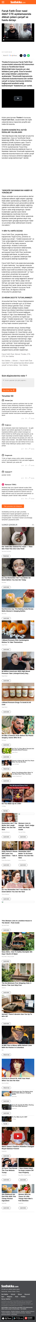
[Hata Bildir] (14, 1314)
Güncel (13, 1294)
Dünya (20, 1294)
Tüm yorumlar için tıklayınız (13, 506)
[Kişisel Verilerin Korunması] (18, 1312)
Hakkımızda (4, 1291)
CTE (12, 140)
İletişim (14, 1291)
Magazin (9, 1296)
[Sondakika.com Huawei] (29, 1318)
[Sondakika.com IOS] (6, 1318)
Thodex (19, 117)
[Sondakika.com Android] (18, 1318)
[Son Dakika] (18, 2)
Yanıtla (32, 418)
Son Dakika (4, 1294)
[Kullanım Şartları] (5, 1311)
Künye (18, 1291)
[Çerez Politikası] (6, 1312)
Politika (23, 1296)
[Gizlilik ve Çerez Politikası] (27, 1311)
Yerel (16, 1296)
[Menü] (3, 2)
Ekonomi (27, 1294)
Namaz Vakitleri (6, 1299)
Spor (2, 1296)
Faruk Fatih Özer (8, 120)
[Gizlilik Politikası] (15, 1311)
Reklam (10, 1291)
